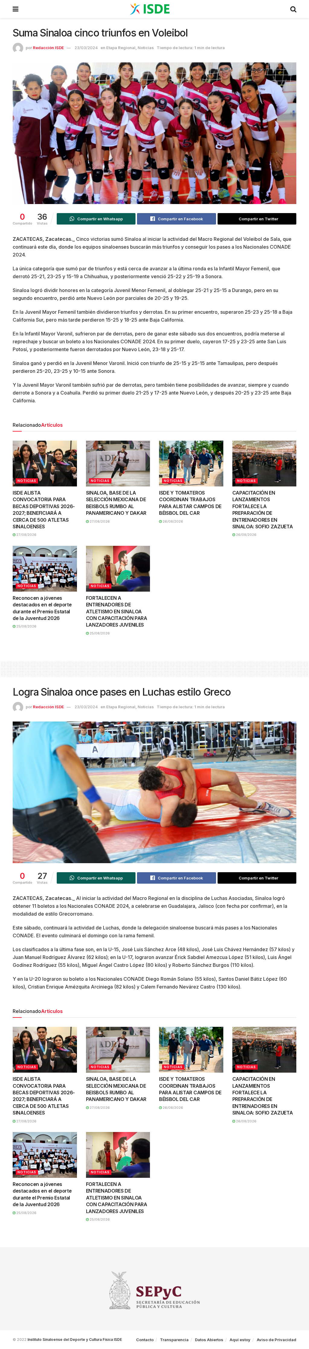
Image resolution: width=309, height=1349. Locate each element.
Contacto (145, 1339)
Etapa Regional (120, 47)
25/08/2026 (26, 626)
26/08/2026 (172, 521)
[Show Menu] (15, 9)
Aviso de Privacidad (276, 1339)
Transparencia (174, 1339)
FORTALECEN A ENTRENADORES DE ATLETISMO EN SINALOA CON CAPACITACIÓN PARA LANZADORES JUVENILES (116, 611)
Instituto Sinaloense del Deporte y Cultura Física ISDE (74, 1339)
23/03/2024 (86, 47)
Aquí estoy (240, 1339)
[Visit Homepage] (154, 9)
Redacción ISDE (48, 47)
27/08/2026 (26, 535)
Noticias (146, 47)
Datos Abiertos (209, 1339)
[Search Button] (293, 9)
